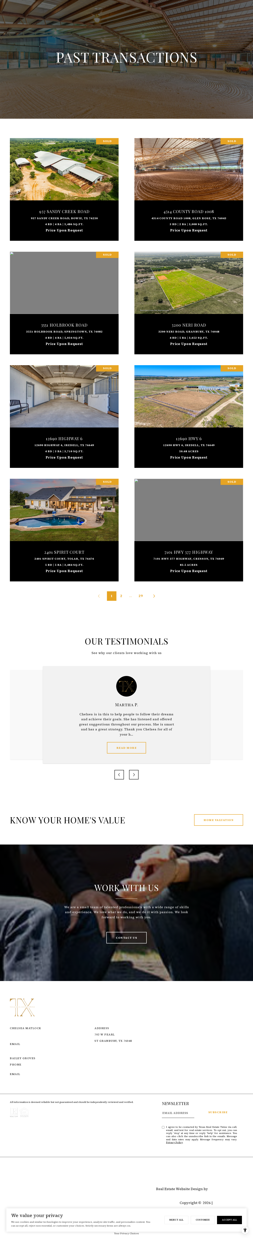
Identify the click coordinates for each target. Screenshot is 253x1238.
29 (141, 595)
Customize (203, 1219)
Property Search (38, 1173)
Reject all (176, 1219)
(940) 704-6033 (20, 1039)
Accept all (229, 1219)
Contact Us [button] (126, 938)
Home (15, 1173)
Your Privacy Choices (126, 1233)
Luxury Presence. (226, 1189)
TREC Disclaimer (109, 1063)
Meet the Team (70, 1173)
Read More (126, 748)
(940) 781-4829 (20, 1069)
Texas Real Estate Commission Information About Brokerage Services (158, 1058)
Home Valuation (219, 820)
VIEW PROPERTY (64, 187)
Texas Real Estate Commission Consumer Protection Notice (149, 1053)
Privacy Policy (174, 1142)
